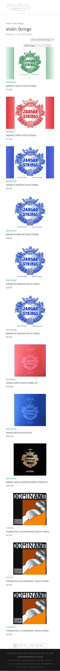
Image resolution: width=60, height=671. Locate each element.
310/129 (27, 532)
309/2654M (23, 333)
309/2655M (19, 433)
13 (36, 645)
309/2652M (22, 234)
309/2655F (22, 383)
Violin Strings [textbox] (36, 45)
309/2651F (21, 135)
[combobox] (37, 46)
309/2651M (22, 185)
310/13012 (27, 631)
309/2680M (27, 482)
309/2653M (23, 284)
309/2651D (21, 86)
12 (32, 645)
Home (8, 23)
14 (40, 645)
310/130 (27, 581)
